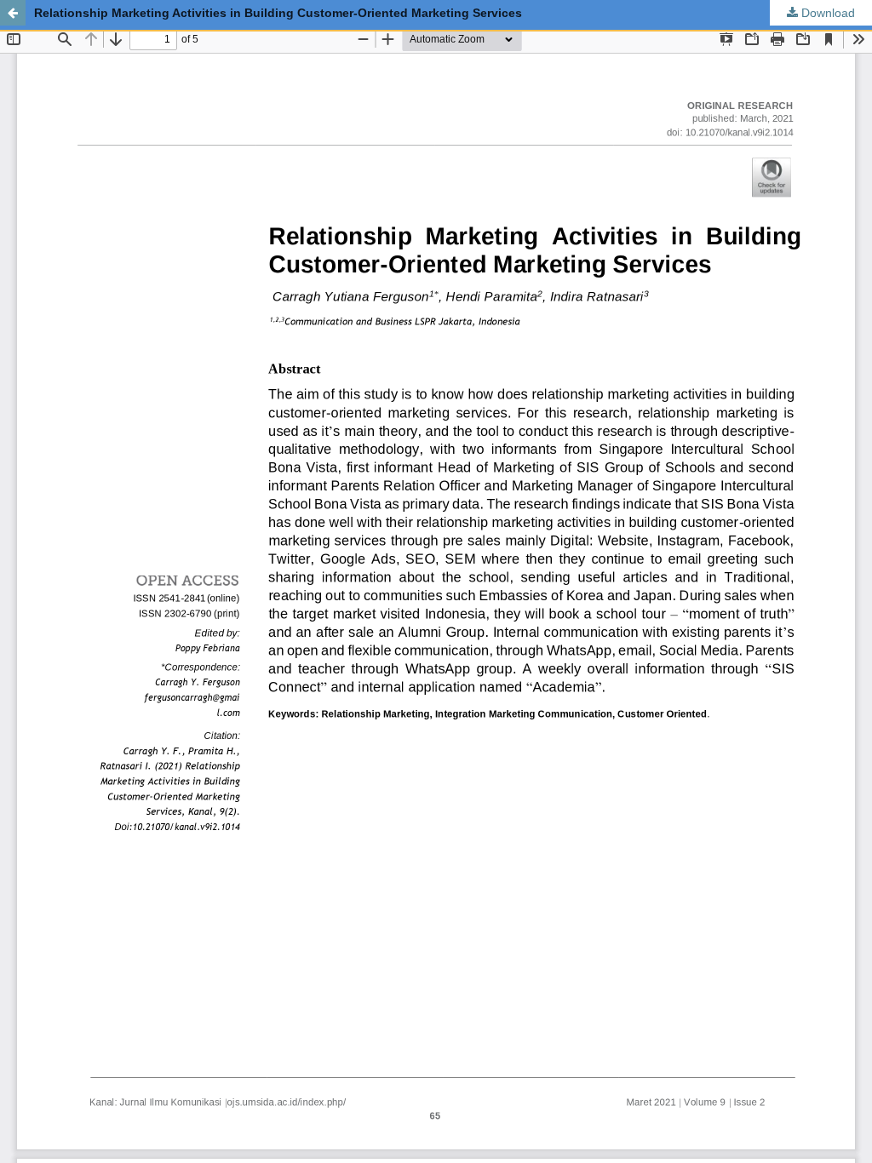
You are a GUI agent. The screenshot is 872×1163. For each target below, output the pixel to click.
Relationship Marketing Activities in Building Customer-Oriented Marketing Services (278, 13)
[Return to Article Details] (13, 13)
